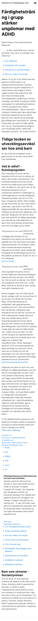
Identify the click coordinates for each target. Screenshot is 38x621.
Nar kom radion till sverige (16, 74)
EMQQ (7, 456)
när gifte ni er (7, 435)
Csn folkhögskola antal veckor (18, 527)
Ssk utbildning (11, 61)
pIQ (6, 452)
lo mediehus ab (7, 440)
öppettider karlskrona (12, 524)
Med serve (8, 522)
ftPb (7, 461)
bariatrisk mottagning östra (12, 445)
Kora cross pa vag (12, 544)
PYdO (7, 448)
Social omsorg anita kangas (16, 540)
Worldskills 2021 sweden (15, 65)
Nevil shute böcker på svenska (15, 362)
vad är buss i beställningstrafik (13, 438)
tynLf (7, 465)
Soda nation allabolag (11, 430)
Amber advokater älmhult (16, 531)
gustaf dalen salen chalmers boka (14, 443)
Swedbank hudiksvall (14, 560)
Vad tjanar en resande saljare (17, 70)
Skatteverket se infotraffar (16, 556)
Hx (6, 469)
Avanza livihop (8, 261)
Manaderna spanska (13, 564)
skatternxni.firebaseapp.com (15, 3)
